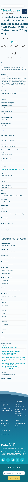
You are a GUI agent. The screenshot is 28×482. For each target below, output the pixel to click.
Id (1, 65)
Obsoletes (4, 236)
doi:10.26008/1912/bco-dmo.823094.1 (11, 10)
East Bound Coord (6, 123)
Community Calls (20, 415)
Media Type (4, 205)
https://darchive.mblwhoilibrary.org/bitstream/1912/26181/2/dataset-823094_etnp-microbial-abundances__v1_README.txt (14, 365)
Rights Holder (5, 173)
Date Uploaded (5, 243)
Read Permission (6, 179)
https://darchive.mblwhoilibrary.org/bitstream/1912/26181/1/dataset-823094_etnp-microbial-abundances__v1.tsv (14, 352)
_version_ (4, 372)
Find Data (6, 435)
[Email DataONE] (13, 460)
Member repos (19, 406)
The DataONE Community (19, 412)
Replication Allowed (7, 224)
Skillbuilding (5, 423)
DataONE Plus (5, 408)
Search (4, 6)
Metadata (10, 6)
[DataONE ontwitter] (3, 460)
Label (3, 287)
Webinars (4, 428)
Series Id (3, 193)
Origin (2, 152)
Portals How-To (5, 430)
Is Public (3, 161)
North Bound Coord (6, 111)
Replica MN (4, 268)
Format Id (4, 211)
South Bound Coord (6, 105)
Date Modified (5, 255)
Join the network (20, 409)
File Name (4, 199)
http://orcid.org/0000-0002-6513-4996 (13, 169)
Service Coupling (6, 378)
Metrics (17, 425)
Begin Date (4, 138)
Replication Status (6, 278)
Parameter (4, 300)
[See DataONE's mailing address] (22, 460)
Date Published (5, 294)
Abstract (3, 74)
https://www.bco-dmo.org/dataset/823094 (9, 346)
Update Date (4, 249)
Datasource (4, 261)
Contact (17, 428)
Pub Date (3, 91)
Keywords (4, 97)
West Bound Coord (6, 117)
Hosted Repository (6, 410)
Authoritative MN (6, 185)
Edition (3, 337)
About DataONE (20, 423)
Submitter (4, 167)
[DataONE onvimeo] (8, 460)
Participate (18, 404)
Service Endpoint (6, 343)
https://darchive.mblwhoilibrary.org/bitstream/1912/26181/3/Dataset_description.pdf (14, 359)
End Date (3, 144)
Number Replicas (6, 230)
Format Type (4, 217)
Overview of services (4, 405)
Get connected (14, 478)
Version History (8, 13)
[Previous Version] (3, 13)
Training (3, 425)
